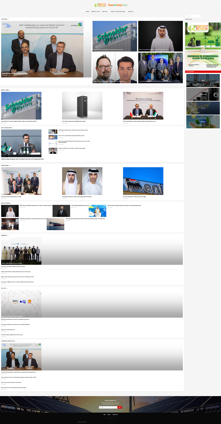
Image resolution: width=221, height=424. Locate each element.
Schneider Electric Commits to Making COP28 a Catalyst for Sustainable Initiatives (108, 49)
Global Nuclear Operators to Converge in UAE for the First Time (33, 218)
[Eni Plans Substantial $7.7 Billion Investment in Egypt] (153, 181)
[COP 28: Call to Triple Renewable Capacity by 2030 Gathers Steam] (53, 137)
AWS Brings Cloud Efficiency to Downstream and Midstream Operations (15, 319)
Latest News (4, 19)
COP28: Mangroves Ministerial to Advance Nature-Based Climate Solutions (73, 130)
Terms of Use (115, 414)
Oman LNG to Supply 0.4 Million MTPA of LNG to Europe (12, 334)
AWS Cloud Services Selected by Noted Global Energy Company (13, 387)
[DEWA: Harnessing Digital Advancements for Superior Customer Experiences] (160, 36)
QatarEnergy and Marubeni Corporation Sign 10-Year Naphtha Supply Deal (15, 324)
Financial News (5, 165)
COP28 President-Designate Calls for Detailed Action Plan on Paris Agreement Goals (22, 159)
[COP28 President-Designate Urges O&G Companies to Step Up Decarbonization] (97, 211)
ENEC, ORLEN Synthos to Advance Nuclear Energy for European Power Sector (139, 121)
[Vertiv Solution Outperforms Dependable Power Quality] (92, 106)
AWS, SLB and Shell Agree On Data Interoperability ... (12, 316)
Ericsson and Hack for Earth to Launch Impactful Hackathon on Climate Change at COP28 (155, 81)
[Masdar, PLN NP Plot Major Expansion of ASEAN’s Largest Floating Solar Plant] (92, 251)
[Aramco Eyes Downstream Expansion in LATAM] (31, 181)
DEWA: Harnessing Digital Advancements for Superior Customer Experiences (153, 49)
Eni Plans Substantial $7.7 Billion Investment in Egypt (134, 196)
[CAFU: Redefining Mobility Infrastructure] (61, 211)
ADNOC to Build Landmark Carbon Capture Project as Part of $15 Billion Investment (17, 276)
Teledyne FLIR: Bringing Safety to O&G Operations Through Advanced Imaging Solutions (109, 81)
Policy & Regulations (6, 127)
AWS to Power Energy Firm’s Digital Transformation (11, 382)
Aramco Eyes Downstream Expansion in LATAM (11, 196)
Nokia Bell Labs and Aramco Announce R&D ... (15, 73)
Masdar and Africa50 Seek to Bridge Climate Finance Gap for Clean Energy (16, 271)
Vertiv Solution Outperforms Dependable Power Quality (73, 121)
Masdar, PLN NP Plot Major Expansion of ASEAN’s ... (12, 263)
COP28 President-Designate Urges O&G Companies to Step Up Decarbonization (124, 205)
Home (104, 414)
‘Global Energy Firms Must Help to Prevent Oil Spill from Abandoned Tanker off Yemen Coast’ (85, 218)
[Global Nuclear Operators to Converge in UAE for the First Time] (10, 224)
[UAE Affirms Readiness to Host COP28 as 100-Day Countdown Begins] (53, 151)
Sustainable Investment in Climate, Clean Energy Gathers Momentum (77, 196)
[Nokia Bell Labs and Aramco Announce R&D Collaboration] (46, 49)
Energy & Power (5, 90)
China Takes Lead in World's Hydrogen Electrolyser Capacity (13, 266)
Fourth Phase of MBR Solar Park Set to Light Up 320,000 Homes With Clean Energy (17, 281)
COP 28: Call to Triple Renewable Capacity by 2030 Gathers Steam (71, 135)
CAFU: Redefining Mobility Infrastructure (80, 205)
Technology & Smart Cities (7, 341)
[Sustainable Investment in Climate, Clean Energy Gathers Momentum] (92, 181)
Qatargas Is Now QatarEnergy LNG (8, 329)
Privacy (109, 414)
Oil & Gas (3, 288)
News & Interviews (5, 203)
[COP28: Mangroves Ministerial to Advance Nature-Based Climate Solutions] (53, 132)
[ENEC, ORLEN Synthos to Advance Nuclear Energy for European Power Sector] (153, 106)
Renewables (4, 235)
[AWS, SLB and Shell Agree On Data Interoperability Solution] (92, 304)
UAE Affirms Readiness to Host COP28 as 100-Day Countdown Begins (71, 148)
